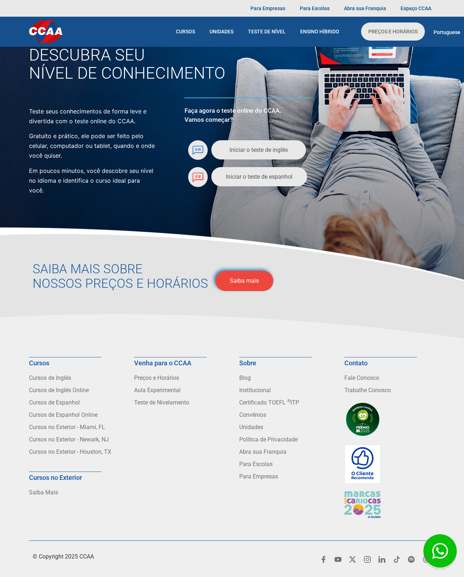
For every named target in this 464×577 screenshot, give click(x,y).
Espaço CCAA (416, 8)
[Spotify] (411, 559)
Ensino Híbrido (319, 31)
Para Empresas (267, 8)
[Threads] (425, 559)
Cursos (185, 31)
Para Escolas (315, 8)
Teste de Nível (267, 31)
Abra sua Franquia (365, 8)
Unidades (221, 31)
